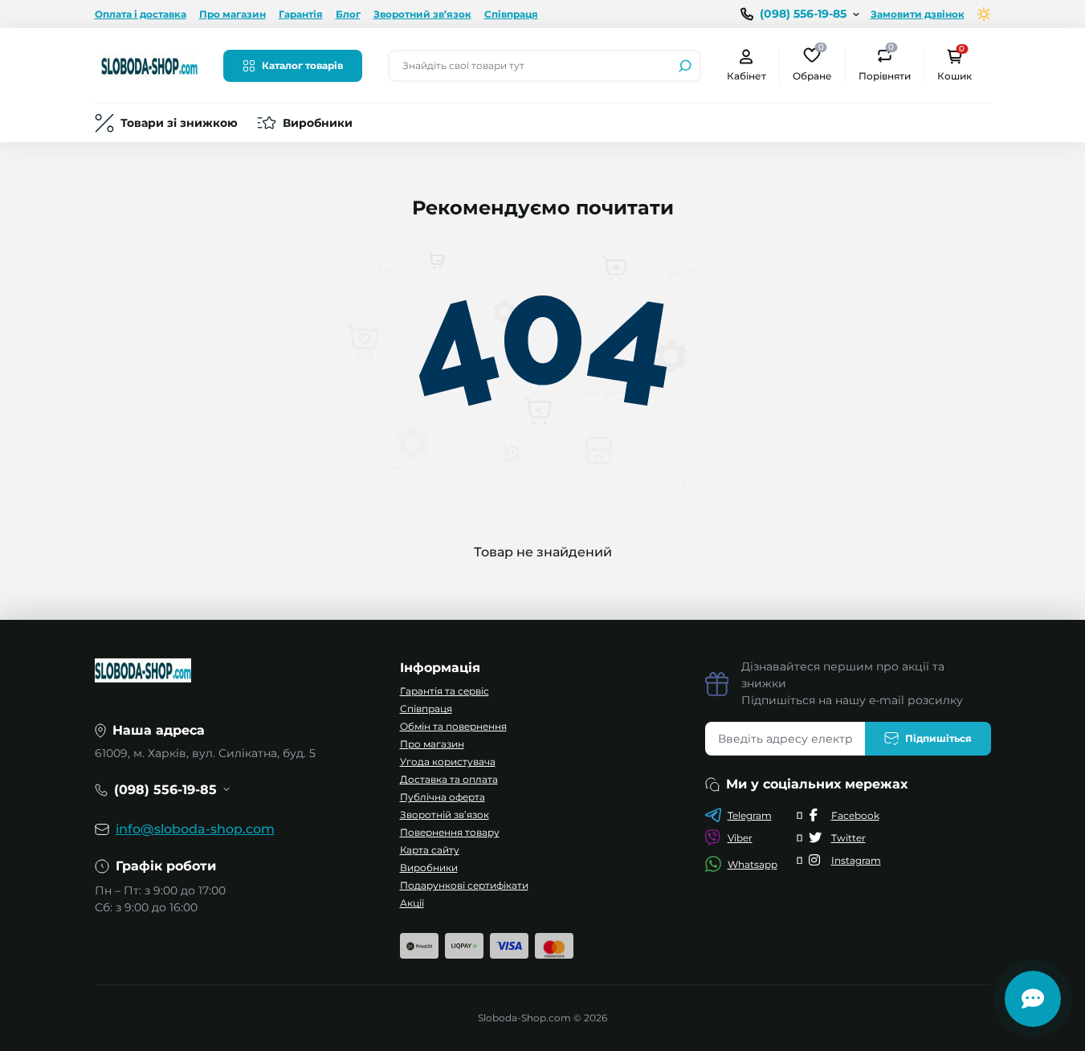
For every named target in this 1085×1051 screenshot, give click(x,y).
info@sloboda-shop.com (195, 829)
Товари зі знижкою (179, 123)
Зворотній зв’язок (444, 815)
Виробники (318, 123)
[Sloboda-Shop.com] (149, 64)
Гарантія (301, 14)
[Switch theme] (984, 14)
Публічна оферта (442, 797)
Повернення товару (450, 832)
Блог (348, 14)
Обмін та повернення (453, 726)
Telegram (750, 815)
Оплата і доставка (140, 14)
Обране (812, 64)
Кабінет (746, 76)
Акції (412, 903)
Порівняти (885, 64)
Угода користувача (448, 762)
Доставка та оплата (449, 779)
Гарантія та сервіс (444, 691)
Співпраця (511, 14)
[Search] (685, 65)
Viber (740, 838)
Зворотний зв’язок (422, 14)
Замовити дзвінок (918, 14)
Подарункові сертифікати (464, 885)
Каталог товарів (302, 65)
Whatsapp (752, 864)
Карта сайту (429, 850)
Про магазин (232, 14)
